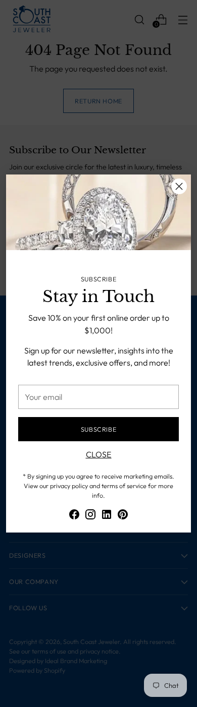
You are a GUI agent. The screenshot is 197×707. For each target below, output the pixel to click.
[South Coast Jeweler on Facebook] (74, 515)
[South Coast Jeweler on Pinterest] (123, 515)
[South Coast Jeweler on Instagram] (90, 515)
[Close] (179, 186)
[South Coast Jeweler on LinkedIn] (107, 515)
